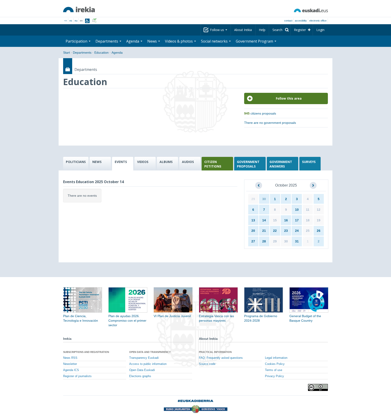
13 (253, 220)
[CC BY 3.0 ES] (318, 387)
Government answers (280, 164)
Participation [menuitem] (77, 41)
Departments (82, 52)
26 (318, 230)
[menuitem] (279, 30)
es (70, 20)
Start (66, 52)
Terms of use (273, 370)
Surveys (309, 162)
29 (253, 199)
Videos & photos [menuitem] (179, 41)
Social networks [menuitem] (215, 41)
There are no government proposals (270, 123)
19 (318, 220)
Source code (207, 364)
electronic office (318, 20)
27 (253, 241)
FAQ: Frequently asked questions (221, 357)
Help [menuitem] (262, 30)
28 (264, 241)
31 (297, 241)
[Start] (79, 9)
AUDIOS (188, 162)
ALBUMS (166, 162)
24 (297, 230)
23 (286, 230)
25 (308, 230)
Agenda (117, 52)
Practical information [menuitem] (215, 352)
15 (275, 220)
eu (76, 20)
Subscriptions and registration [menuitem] (86, 352)
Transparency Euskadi (144, 357)
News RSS (70, 357)
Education (101, 52)
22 (275, 230)
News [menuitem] (152, 41)
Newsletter (70, 364)
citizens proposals (260, 113)
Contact (288, 20)
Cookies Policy (275, 364)
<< (65, 20)
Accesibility (301, 20)
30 (264, 199)
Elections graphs (140, 376)
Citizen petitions (212, 164)
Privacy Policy (274, 376)
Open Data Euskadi (142, 370)
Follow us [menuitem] (217, 30)
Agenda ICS (71, 370)
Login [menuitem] (320, 30)
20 (253, 230)
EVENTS (121, 162)
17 (297, 220)
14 (264, 220)
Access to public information (148, 364)
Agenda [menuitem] (133, 41)
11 (307, 209)
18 (308, 220)
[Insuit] (87, 21)
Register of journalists (77, 376)
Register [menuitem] (300, 30)
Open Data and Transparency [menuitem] (150, 352)
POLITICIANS (76, 162)
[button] (258, 185)
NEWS (97, 162)
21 (264, 230)
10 (297, 209)
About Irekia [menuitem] (243, 30)
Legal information (276, 357)
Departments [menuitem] (107, 41)
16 (286, 220)
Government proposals (248, 164)
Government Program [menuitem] (255, 41)
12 (318, 209)
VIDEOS (142, 162)
